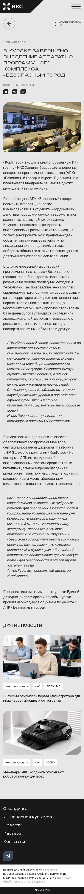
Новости (12, 825)
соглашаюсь (50, 869)
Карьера (12, 833)
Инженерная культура (27, 817)
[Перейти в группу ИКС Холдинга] (8, 856)
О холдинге (15, 808)
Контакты (14, 841)
